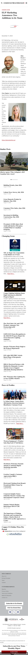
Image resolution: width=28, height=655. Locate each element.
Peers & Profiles (8, 385)
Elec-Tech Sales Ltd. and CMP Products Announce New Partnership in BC (13, 325)
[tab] (12, 179)
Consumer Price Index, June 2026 (14, 208)
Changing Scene (6, 9)
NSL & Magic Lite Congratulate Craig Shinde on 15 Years (14, 253)
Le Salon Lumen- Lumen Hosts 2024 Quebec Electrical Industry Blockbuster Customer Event (14, 403)
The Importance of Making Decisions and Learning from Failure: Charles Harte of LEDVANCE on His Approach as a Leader (15, 516)
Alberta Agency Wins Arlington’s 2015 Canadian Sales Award (12, 173)
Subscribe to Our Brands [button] (14, 603)
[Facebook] (10, 612)
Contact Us (4, 597)
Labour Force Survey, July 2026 (14, 192)
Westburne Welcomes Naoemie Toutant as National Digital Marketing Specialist (13, 465)
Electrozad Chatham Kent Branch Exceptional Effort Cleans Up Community (15, 485)
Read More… (10, 273)
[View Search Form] (1, 3)
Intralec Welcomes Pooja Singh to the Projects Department (14, 347)
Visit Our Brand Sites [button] (14, 607)
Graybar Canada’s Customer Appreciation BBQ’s (13, 475)
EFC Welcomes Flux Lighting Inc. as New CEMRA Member (14, 377)
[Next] (25, 165)
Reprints (4, 589)
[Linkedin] (17, 612)
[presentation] (14, 161)
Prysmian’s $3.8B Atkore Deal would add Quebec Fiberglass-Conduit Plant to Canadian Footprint (13, 226)
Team (3, 580)
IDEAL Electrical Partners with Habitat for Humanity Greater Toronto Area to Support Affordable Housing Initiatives (14, 367)
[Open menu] (26, 3)
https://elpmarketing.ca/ (8, 140)
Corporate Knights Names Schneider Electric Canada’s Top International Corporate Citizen (14, 495)
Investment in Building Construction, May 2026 (11, 216)
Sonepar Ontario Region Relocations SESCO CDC (12, 505)
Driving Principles (6, 578)
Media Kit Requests (6, 595)
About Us (4, 576)
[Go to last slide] (2, 165)
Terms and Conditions (7, 593)
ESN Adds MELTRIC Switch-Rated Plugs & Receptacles (13, 356)
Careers (4, 582)
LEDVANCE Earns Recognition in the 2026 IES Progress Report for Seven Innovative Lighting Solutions (14, 336)
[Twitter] (14, 612)
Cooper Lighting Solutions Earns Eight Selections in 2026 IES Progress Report (14, 295)
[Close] (27, 645)
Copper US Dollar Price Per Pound (13, 528)
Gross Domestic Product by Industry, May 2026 (12, 200)
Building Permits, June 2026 (13, 185)
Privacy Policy (5, 591)
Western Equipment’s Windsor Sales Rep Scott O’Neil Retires (14, 442)
